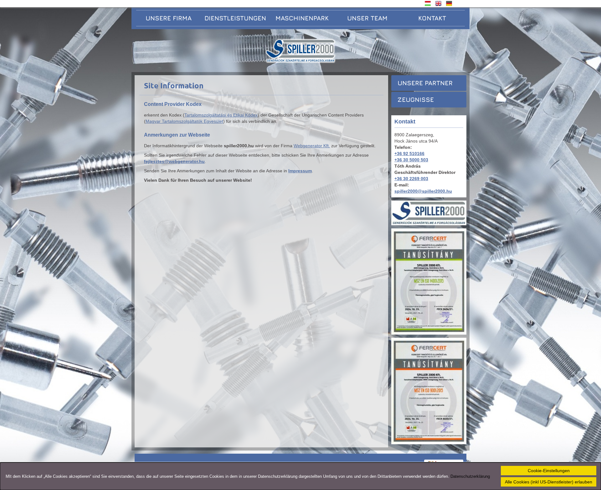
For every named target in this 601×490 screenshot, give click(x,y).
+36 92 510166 (409, 153)
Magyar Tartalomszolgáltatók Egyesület (184, 121)
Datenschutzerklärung (470, 476)
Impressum (300, 170)
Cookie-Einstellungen (549, 470)
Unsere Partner (425, 82)
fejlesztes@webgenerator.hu (174, 161)
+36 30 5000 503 (411, 159)
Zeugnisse (416, 99)
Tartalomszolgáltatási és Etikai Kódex (221, 114)
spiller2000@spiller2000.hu (423, 191)
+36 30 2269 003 (411, 178)
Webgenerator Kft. (312, 145)
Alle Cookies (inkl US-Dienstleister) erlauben (548, 481)
